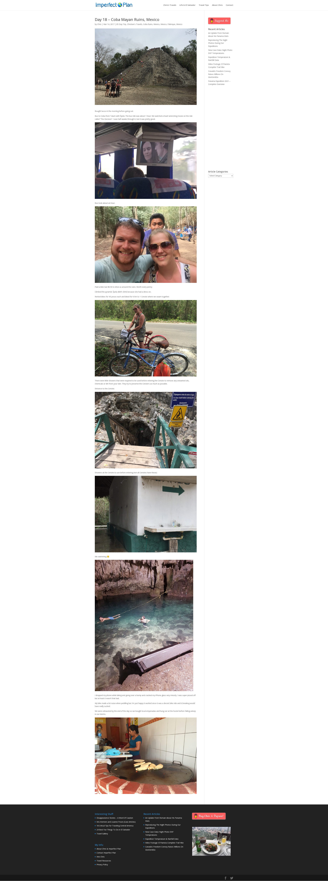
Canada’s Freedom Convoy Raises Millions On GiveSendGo (219, 74)
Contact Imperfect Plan (106, 853)
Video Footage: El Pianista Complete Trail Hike (164, 843)
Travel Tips (204, 5)
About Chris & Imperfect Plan (109, 849)
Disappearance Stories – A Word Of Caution (115, 818)
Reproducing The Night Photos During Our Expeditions (217, 43)
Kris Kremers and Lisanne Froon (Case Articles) (116, 822)
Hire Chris (101, 856)
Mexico (164, 24)
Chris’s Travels (169, 5)
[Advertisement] (220, 128)
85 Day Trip (121, 24)
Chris (99, 24)
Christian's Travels (134, 24)
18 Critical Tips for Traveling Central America (115, 825)
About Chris (217, 5)
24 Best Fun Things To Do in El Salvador (113, 829)
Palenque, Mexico (175, 24)
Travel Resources (104, 860)
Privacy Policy (102, 864)
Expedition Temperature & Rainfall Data (161, 839)
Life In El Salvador (187, 5)
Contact (229, 5)
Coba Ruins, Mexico (151, 24)
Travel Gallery (102, 833)
